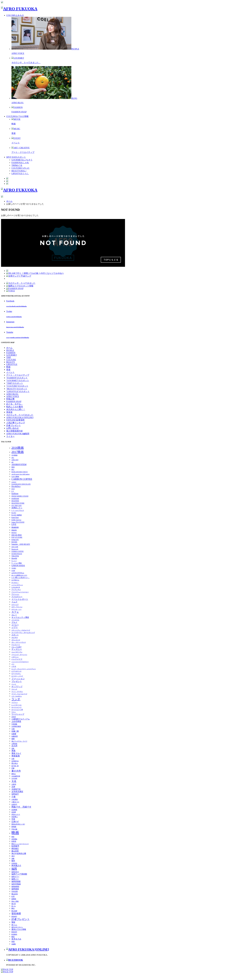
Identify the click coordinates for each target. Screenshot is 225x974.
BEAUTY (10, 362)
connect (13, 482)
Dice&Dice (16, 486)
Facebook (10, 301)
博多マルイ (16, 753)
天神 (13, 787)
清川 (13, 856)
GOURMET (11, 355)
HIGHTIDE (15, 501)
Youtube (9, 332)
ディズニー (16, 649)
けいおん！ (15, 582)
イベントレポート (19, 599)
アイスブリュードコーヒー (20, 592)
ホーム (9, 201)
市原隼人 (14, 817)
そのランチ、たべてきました (19, 415)
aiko (12, 457)
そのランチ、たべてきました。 (26, 62)
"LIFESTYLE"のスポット (18, 391)
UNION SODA (18, 565)
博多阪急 (15, 756)
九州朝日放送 (16, 726)
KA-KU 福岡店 (16, 515)
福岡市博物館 (16, 884)
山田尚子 (14, 804)
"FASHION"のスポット (17, 378)
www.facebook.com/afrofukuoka (16, 306)
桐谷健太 (15, 849)
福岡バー (15, 879)
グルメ (14, 622)
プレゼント (16, 681)
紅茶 (13, 896)
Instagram (10, 322)
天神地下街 (16, 789)
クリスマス (15, 620)
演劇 (12, 858)
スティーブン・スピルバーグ (20, 630)
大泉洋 (13, 784)
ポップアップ (16, 687)
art (12, 462)
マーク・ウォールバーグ (19, 694)
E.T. (12, 491)
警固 (13, 922)
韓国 (13, 941)
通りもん (14, 925)
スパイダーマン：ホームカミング (23, 632)
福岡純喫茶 (15, 886)
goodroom (15, 498)
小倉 (13, 797)
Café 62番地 (15, 476)
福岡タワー (15, 877)
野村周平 (14, 932)
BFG (12, 469)
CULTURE (11, 360)
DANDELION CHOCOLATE (21, 484)
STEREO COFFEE (17, 551)
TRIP (8, 357)
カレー (14, 615)
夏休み (13, 774)
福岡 (14, 868)
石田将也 (14, 863)
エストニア (15, 604)
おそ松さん (15, 580)
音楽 (13, 133)
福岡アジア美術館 (19, 874)
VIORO (13, 568)
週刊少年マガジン (17, 927)
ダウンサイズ (15, 640)
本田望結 (14, 839)
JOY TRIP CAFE (16, 505)
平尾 (13, 819)
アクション (15, 594)
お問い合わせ (12, 428)
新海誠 (13, 827)
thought (14, 558)
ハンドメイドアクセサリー (20, 661)
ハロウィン (15, 657)
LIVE (13, 524)
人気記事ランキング (15, 423)
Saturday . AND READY (20, 544)
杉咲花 (13, 841)
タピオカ (14, 637)
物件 (13, 861)
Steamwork (14, 549)
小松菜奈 (14, 799)
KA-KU (13, 512)
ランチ (15, 699)
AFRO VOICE (17, 53)
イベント (15, 143)
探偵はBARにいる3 (18, 824)
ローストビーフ (16, 707)
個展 (13, 739)
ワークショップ (17, 714)
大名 (13, 781)
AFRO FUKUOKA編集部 (17, 434)
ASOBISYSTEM (18, 464)
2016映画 (17, 447)
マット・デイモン (17, 691)
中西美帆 (14, 724)
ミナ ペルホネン (16, 696)
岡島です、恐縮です (21, 807)
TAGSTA (15, 556)
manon (15, 527)
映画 (13, 124)
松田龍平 (15, 846)
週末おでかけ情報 (18, 929)
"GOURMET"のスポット (17, 380)
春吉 (12, 836)
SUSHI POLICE (16, 554)
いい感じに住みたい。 (20, 577)
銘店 (13, 937)
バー (12, 664)
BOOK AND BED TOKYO (19, 472)
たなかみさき (15, 587)
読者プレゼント (13, 425)
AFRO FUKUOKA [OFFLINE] (19, 417)
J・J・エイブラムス (17, 510)
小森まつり (15, 802)
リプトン (14, 702)
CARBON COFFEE (21, 479)
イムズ (14, 602)
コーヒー (15, 625)
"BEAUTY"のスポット (16, 389)
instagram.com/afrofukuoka (15, 327)
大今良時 (14, 778)
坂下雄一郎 (15, 766)
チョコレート (15, 644)
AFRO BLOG (17, 103)
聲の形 (13, 903)
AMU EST (14, 460)
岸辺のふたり (15, 814)
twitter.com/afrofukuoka (14, 316)
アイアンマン (16, 589)
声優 (12, 768)
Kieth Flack (15, 517)
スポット (15, 635)
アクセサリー (16, 597)
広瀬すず (15, 822)
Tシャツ (14, 561)
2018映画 (14, 455)
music (14, 530)
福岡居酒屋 (16, 881)
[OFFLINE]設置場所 (15, 420)
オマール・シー (16, 609)
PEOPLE (10, 350)
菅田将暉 (16, 913)
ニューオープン (16, 652)
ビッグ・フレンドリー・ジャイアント (23, 669)
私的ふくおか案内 (14, 407)
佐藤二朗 (15, 731)
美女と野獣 (15, 901)
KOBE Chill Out (16, 520)
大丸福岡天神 (15, 776)
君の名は (14, 763)
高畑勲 (13, 944)
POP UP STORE (16, 537)
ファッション (18, 678)
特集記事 (10, 399)
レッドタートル (16, 705)
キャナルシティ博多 (20, 617)
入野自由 (14, 743)
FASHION (10, 353)
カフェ (15, 612)
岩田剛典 (14, 809)
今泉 (13, 729)
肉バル (13, 906)
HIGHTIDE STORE (17, 503)
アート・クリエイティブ (22, 152)
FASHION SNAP (19, 112)
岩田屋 (13, 812)
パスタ (13, 666)
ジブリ (14, 627)
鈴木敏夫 (14, 934)
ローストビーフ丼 (17, 709)
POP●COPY (15, 539)
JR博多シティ (16, 508)
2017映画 (17, 451)
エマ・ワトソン (16, 607)
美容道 (9, 412)
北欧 (12, 748)
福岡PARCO (15, 872)
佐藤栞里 (14, 736)
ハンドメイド (16, 659)
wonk (13, 570)
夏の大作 (16, 771)
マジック (14, 689)
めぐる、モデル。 (14, 404)
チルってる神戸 (16, 647)
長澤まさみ (16, 939)
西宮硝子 (14, 916)
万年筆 (13, 717)
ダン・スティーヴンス (18, 642)
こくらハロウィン (17, 585)
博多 (13, 751)
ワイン (13, 712)
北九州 (14, 746)
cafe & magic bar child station (20, 474)
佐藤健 (13, 734)
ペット (13, 684)
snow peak (14, 547)
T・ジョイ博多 (16, 563)
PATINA (14, 532)
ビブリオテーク (16, 671)
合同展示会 (15, 761)
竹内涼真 (14, 891)
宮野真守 (15, 794)
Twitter (9, 311)
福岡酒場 (15, 889)
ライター (10, 436)
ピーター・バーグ (17, 676)
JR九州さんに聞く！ (15, 409)
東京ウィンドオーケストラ (20, 844)
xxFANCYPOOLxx (17, 573)
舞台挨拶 (14, 911)
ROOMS (14, 542)
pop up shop (16, 535)
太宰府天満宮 (17, 792)
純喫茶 (13, 899)
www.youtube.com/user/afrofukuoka (17, 337)
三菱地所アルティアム (20, 719)
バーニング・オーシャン (19, 654)
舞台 (13, 908)
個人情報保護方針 (14, 431)
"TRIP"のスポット (14, 383)
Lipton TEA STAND (17, 522)
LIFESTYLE (11, 364)
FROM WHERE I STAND (19, 496)
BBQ (13, 467)
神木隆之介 (16, 866)
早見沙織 (14, 829)
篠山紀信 (14, 894)
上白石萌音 (16, 721)
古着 (12, 758)
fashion (14, 493)
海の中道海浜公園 (18, 853)
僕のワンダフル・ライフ (19, 741)
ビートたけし (16, 673)
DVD (13, 489)
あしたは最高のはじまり (19, 575)
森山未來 (15, 851)
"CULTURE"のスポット (17, 386)
